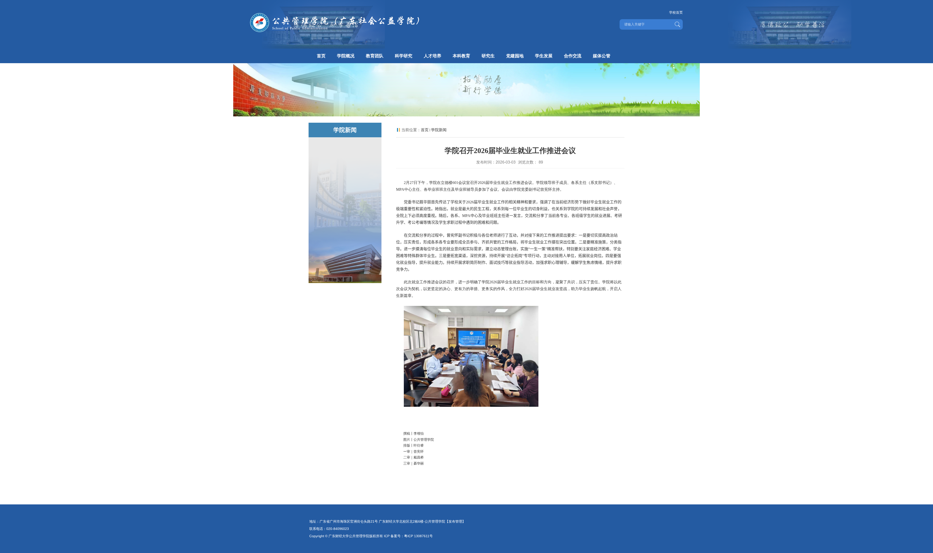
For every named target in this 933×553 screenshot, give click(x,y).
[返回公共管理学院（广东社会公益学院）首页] (335, 14)
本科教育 (461, 55)
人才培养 (432, 55)
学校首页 (676, 12)
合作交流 (572, 55)
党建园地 (515, 55)
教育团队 (374, 55)
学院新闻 (439, 130)
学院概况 (345, 55)
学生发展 (544, 55)
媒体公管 (601, 55)
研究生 (488, 55)
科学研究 (403, 55)
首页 (321, 55)
